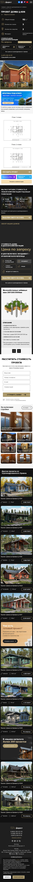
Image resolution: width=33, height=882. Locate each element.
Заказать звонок (16, 837)
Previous (3, 85)
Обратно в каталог (9, 14)
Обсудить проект (10, 172)
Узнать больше (18, 877)
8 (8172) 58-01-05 (16, 835)
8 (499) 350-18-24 (16, 833)
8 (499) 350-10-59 (6, 55)
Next (30, 85)
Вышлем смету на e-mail (13, 218)
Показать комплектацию (17, 181)
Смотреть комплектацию (24, 42)
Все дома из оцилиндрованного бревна (16, 51)
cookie (17, 860)
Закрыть (7, 877)
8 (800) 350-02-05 (16, 831)
